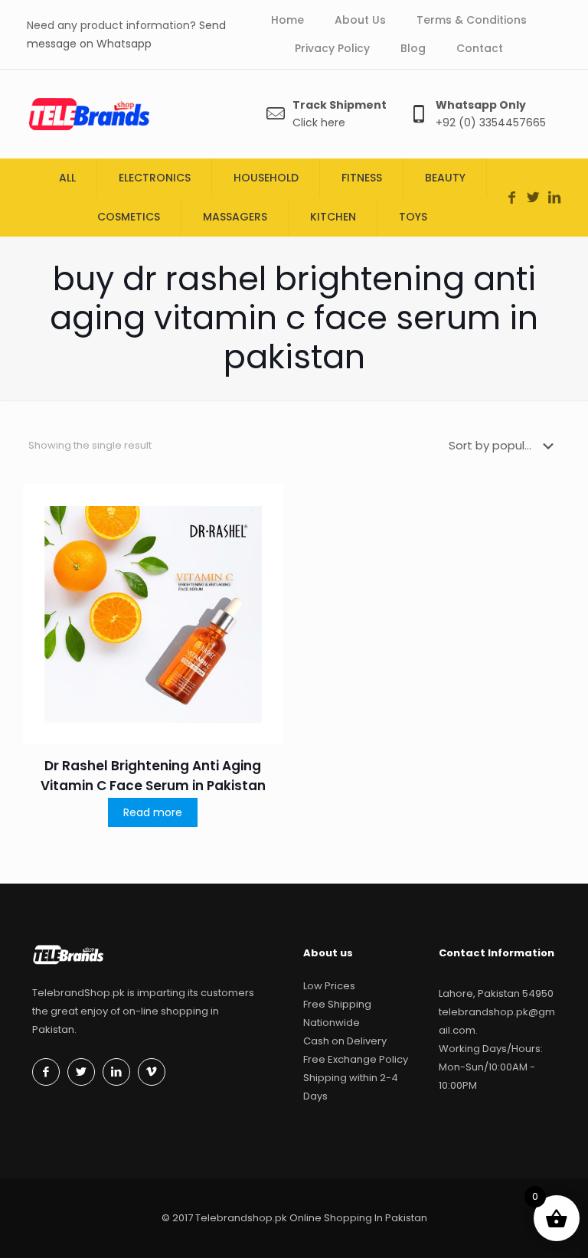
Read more (152, 812)
